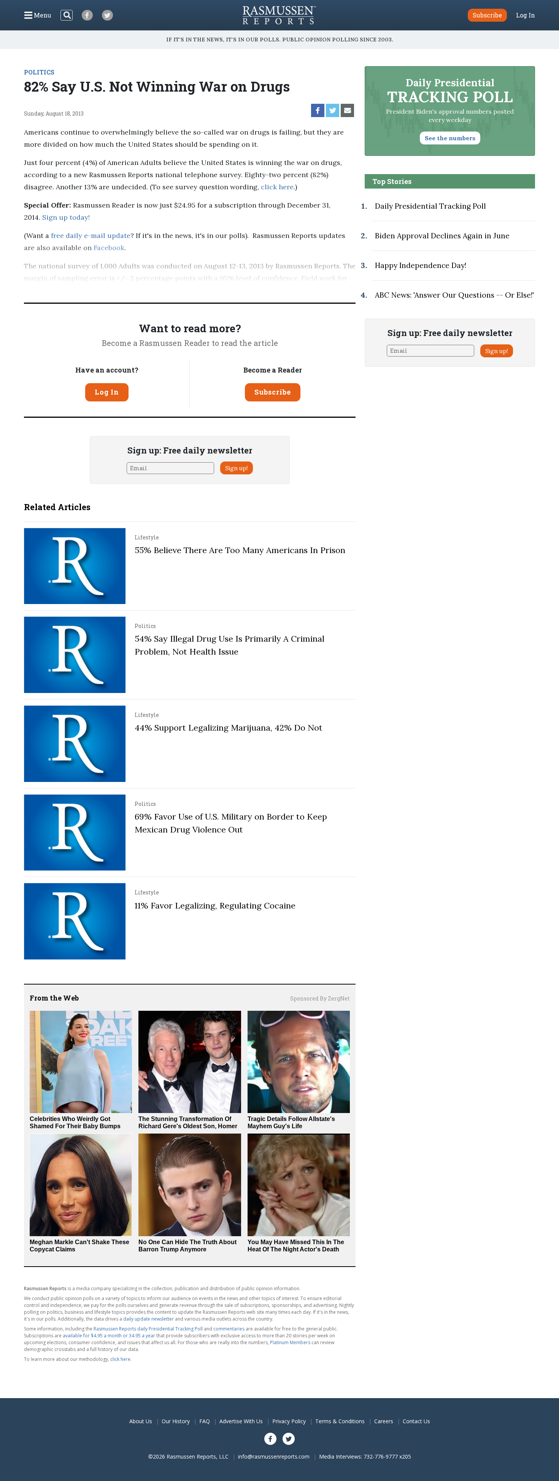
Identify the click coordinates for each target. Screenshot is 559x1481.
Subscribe (272, 391)
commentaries (229, 1329)
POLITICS (39, 72)
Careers (383, 1421)
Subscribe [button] (487, 15)
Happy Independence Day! (420, 265)
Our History (176, 1421)
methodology (316, 290)
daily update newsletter (148, 1319)
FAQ (204, 1421)
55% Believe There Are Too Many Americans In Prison (240, 550)
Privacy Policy (289, 1421)
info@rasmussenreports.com (274, 1456)
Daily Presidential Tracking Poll (430, 206)
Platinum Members (290, 1342)
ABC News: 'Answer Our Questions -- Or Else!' (454, 295)
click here (277, 186)
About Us (140, 1421)
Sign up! (236, 468)
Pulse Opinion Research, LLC (230, 290)
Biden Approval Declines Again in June (442, 235)
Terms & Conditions (340, 1421)
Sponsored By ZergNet (320, 998)
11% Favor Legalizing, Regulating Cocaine (215, 905)
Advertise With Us (241, 1421)
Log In (525, 15)
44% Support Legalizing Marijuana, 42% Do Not (228, 727)
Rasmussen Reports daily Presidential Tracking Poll (148, 1329)
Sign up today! (66, 217)
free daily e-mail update (90, 235)
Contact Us (416, 1421)
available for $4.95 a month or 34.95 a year (109, 1335)
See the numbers (450, 138)
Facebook (109, 247)
